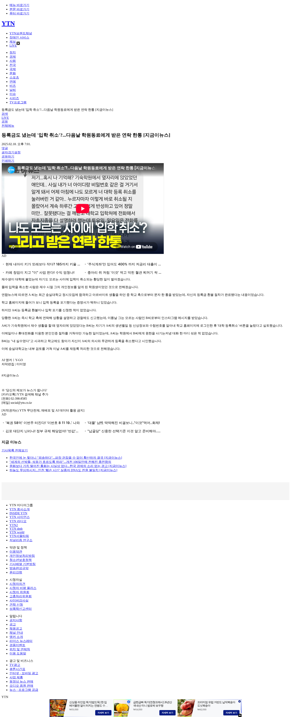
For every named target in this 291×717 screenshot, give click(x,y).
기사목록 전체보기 (15, 450)
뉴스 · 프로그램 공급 (24, 689)
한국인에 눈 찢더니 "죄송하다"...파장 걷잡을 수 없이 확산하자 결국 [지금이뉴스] (66, 457)
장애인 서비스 (19, 37)
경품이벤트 (17, 645)
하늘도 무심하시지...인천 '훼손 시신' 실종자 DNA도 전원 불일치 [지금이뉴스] (63, 470)
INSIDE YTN (18, 513)
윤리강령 (16, 572)
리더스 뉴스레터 (21, 641)
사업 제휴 (16, 677)
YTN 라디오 (18, 521)
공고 (13, 624)
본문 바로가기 (19, 9)
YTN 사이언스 (20, 517)
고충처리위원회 (21, 596)
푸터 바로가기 (19, 13)
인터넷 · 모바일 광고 (24, 673)
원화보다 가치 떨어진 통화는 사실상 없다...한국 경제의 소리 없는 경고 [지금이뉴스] (68, 466)
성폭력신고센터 (21, 608)
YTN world (17, 532)
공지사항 (16, 620)
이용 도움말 (18, 653)
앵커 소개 (16, 636)
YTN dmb (16, 528)
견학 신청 (16, 604)
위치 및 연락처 (20, 649)
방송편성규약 (19, 568)
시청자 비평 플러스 (23, 588)
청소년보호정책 (21, 560)
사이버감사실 (19, 600)
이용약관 (16, 551)
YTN (8, 23)
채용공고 (16, 628)
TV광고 (15, 665)
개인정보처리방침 (22, 555)
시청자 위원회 (19, 592)
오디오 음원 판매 (21, 685)
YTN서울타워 (19, 536)
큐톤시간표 (17, 669)
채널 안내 (16, 632)
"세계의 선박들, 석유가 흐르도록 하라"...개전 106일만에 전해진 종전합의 (60, 461)
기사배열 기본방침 (23, 564)
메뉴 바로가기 (19, 5)
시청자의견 (17, 584)
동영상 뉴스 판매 (21, 681)
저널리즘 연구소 (21, 540)
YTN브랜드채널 (21, 33)
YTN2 (14, 525)
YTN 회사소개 (20, 509)
